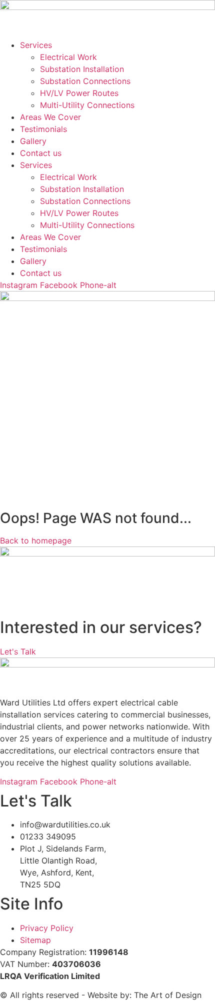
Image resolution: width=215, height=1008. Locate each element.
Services (36, 45)
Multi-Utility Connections (87, 105)
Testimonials (43, 129)
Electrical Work (68, 57)
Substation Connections (85, 81)
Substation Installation (82, 69)
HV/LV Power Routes (79, 93)
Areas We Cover (50, 117)
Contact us (41, 153)
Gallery (33, 141)
